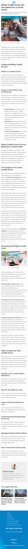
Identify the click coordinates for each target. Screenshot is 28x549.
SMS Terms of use (12, 523)
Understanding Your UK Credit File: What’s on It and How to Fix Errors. (21, 500)
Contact (9, 515)
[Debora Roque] (14, 469)
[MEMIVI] (14, 2)
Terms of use (11, 519)
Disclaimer (10, 517)
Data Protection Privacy (14, 525)
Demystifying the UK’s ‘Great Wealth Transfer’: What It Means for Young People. (7, 501)
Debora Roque (8, 471)
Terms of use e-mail (12, 521)
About (9, 513)
